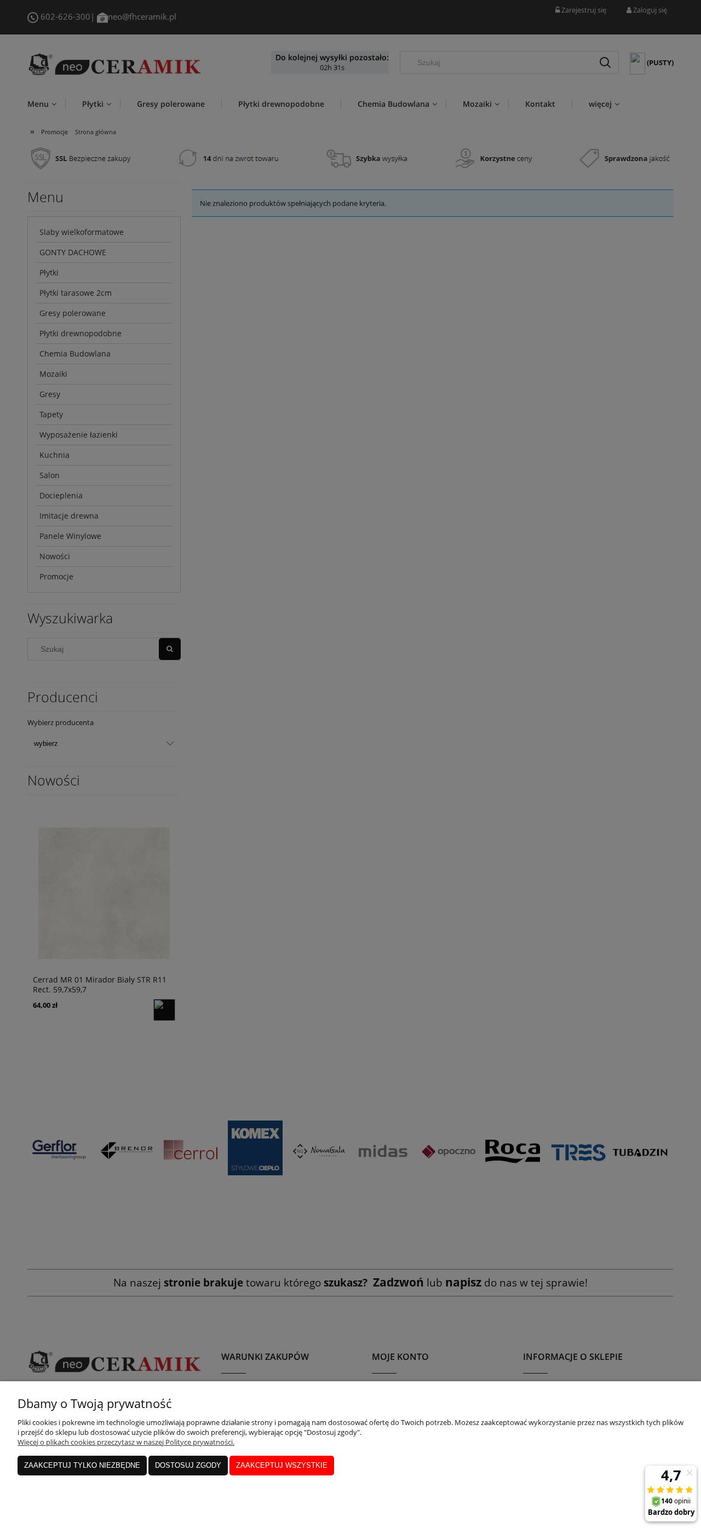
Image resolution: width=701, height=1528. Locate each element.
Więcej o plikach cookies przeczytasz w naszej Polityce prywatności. (126, 1442)
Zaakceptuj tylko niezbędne (82, 1465)
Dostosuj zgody (188, 1465)
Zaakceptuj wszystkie (281, 1465)
